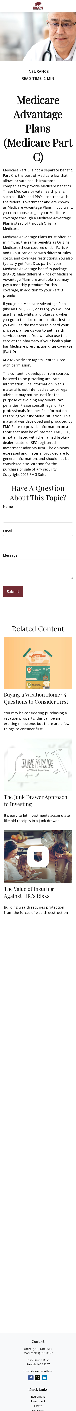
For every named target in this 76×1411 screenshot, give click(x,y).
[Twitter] (37, 1377)
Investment (38, 1401)
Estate (38, 1406)
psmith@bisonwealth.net (38, 1371)
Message (10, 555)
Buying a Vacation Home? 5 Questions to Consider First (36, 698)
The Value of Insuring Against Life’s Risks (29, 892)
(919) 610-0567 (42, 1349)
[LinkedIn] (44, 1377)
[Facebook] (31, 1377)
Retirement (38, 1396)
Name (8, 506)
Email (7, 530)
